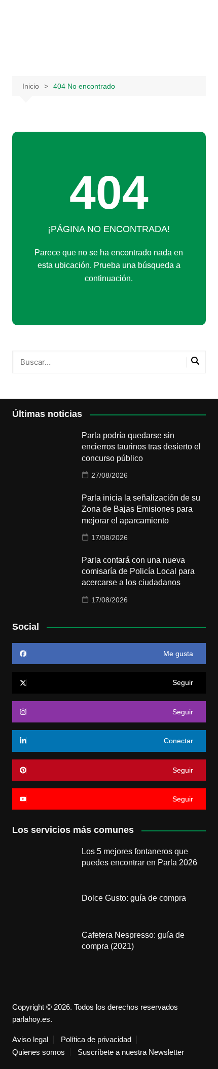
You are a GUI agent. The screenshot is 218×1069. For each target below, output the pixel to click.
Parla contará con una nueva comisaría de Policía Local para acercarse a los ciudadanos (138, 571)
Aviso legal (30, 1040)
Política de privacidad (96, 1040)
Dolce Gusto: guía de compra (134, 898)
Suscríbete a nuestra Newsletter (131, 1052)
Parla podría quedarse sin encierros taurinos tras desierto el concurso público (141, 447)
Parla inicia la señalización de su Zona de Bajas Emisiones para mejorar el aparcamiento (141, 509)
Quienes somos (38, 1052)
